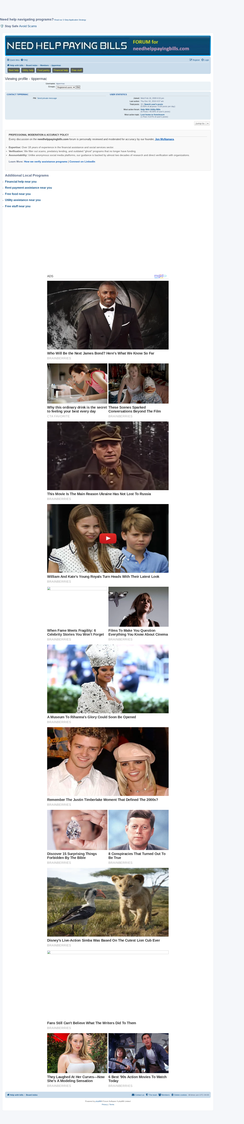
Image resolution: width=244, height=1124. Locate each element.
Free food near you (18, 193)
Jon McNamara (164, 139)
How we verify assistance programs (45, 161)
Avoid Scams (28, 26)
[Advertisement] (86, 10)
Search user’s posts (153, 104)
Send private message (47, 98)
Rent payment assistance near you (28, 187)
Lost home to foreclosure (153, 115)
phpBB (98, 1101)
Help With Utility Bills (150, 109)
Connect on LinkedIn (82, 161)
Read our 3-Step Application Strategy (70, 20)
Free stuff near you (18, 206)
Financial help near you (21, 181)
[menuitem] (24, 60)
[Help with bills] (108, 45)
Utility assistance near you (23, 200)
